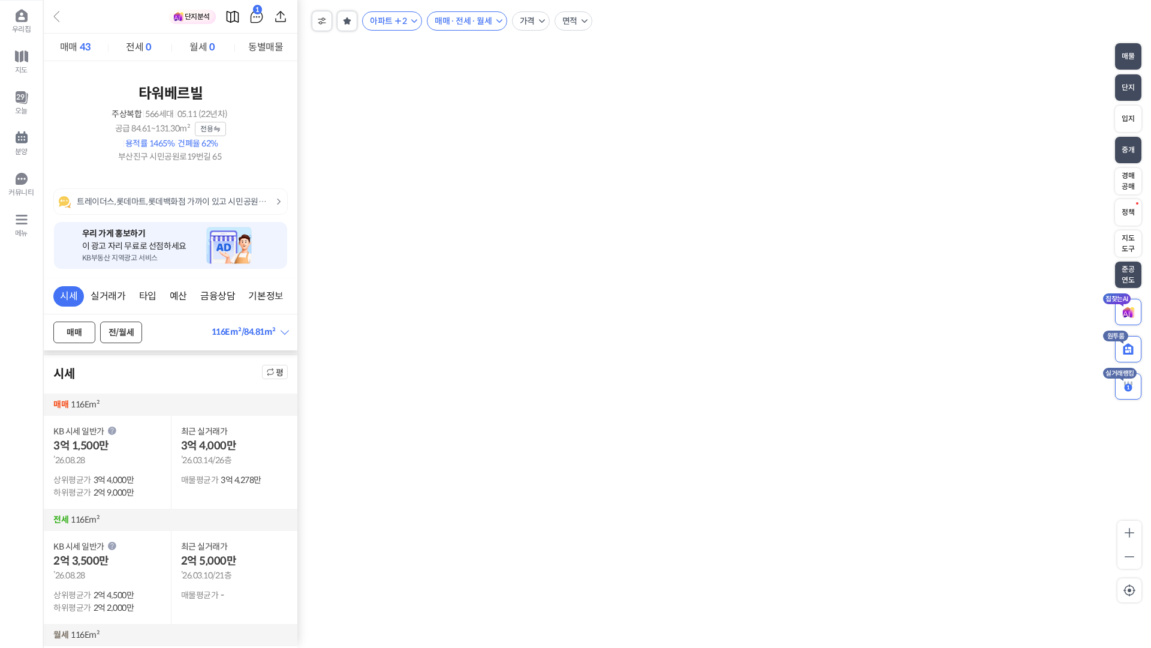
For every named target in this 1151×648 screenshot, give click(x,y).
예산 (178, 296)
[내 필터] (347, 21)
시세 (68, 296)
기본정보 (265, 296)
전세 (138, 47)
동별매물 (265, 47)
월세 (202, 47)
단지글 (257, 12)
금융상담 (217, 296)
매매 (75, 47)
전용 (206, 128)
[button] (250, 332)
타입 (147, 296)
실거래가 (108, 296)
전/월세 (121, 332)
